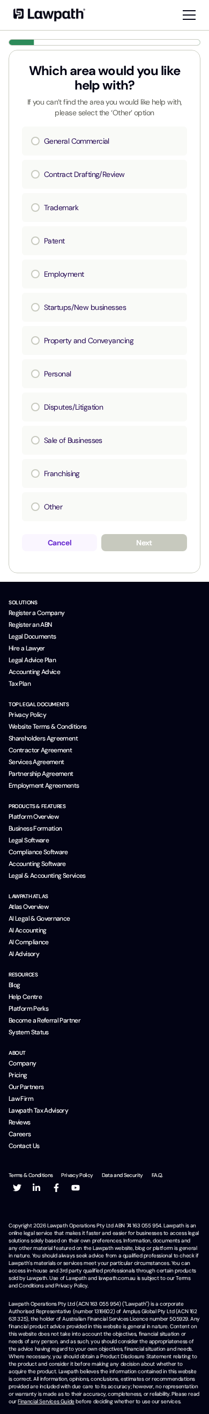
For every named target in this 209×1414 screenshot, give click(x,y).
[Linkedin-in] (36, 1187)
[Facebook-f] (56, 1187)
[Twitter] (17, 1187)
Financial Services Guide (46, 1401)
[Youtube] (75, 1187)
